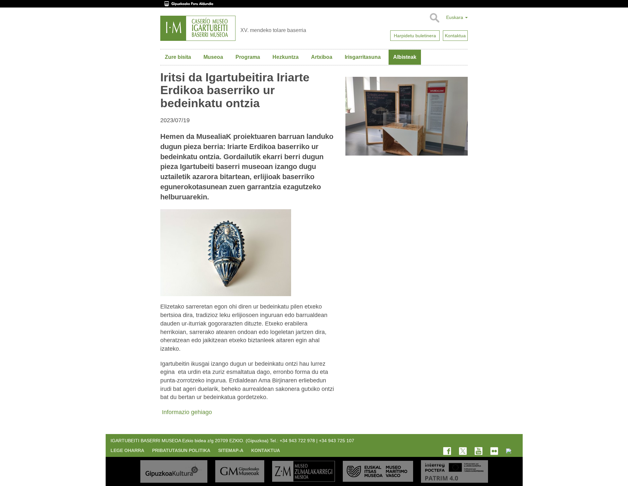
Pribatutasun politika (181, 450)
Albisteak (404, 57)
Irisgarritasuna (363, 57)
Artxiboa (321, 57)
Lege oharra (127, 450)
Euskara (455, 17)
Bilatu (434, 18)
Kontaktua (265, 450)
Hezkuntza (285, 57)
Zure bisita (178, 57)
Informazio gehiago (186, 412)
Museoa (213, 57)
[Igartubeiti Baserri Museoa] (198, 28)
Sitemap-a (230, 450)
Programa (248, 57)
